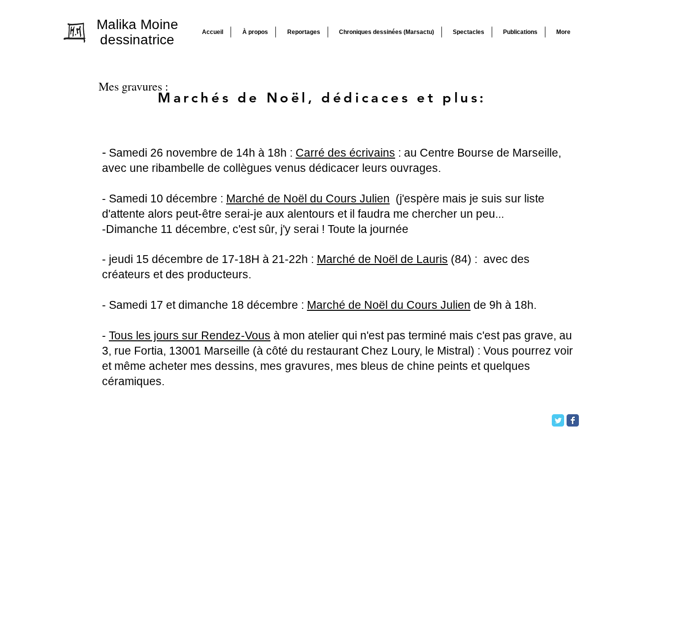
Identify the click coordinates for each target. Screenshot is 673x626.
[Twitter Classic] (558, 420)
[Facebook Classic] (573, 420)
